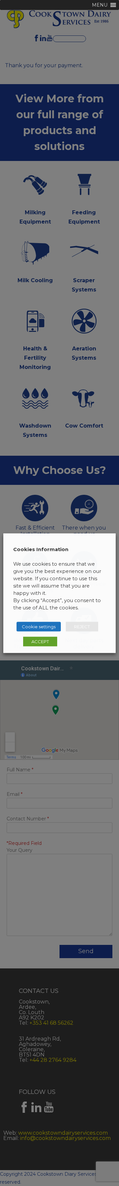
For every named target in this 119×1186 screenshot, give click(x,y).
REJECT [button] (82, 626)
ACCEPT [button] (40, 641)
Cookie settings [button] (39, 626)
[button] (99, 5)
